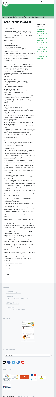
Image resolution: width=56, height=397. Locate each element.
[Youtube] (22, 362)
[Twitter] (13, 362)
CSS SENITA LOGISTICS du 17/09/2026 (16, 309)
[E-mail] (4, 362)
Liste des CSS (33, 17)
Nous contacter (21, 396)
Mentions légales (31, 396)
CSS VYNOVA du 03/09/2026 (13, 293)
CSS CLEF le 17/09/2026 (12, 304)
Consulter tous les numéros (28, 341)
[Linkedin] (18, 362)
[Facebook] (8, 362)
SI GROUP (41, 17)
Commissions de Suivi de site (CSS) (15, 17)
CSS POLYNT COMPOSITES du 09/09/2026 (17, 298)
